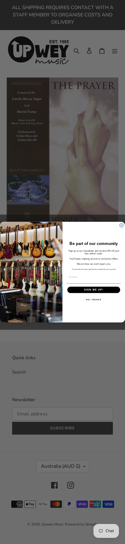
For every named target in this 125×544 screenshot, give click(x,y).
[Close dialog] (121, 225)
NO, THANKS (93, 299)
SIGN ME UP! (93, 289)
